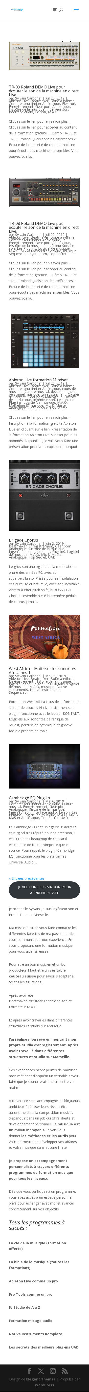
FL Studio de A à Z (24, 1307)
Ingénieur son (57, 109)
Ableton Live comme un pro (33, 1281)
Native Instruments (45, 689)
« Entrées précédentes (26, 878)
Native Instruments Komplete (35, 1334)
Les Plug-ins (26, 248)
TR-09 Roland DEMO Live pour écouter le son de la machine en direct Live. (44, 91)
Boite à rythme (62, 101)
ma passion (55, 933)
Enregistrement (21, 106)
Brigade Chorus (23, 540)
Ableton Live (19, 101)
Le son (40, 112)
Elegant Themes (41, 1379)
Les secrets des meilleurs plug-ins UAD (44, 1347)
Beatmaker (39, 101)
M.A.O (53, 112)
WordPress (44, 1385)
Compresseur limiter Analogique (34, 103)
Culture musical (36, 391)
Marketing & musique (26, 405)
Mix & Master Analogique (41, 251)
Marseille (54, 1026)
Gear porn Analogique (52, 106)
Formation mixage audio (30, 1320)
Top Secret (58, 253)
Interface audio (21, 112)
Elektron (68, 103)
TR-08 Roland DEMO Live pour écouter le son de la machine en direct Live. (44, 227)
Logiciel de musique (54, 248)
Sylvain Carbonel (28, 98)
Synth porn (38, 253)
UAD (52, 557)
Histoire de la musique (26, 109)
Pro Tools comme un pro (31, 1294)
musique (70, 251)
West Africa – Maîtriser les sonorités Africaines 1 (42, 670)
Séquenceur (18, 253)
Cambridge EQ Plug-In (29, 798)
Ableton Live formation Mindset (38, 380)
